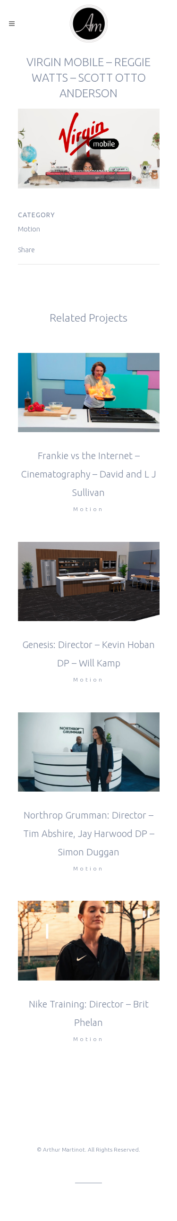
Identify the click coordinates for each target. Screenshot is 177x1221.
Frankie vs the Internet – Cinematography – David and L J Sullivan (88, 474)
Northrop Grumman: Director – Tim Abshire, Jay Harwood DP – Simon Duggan (88, 833)
